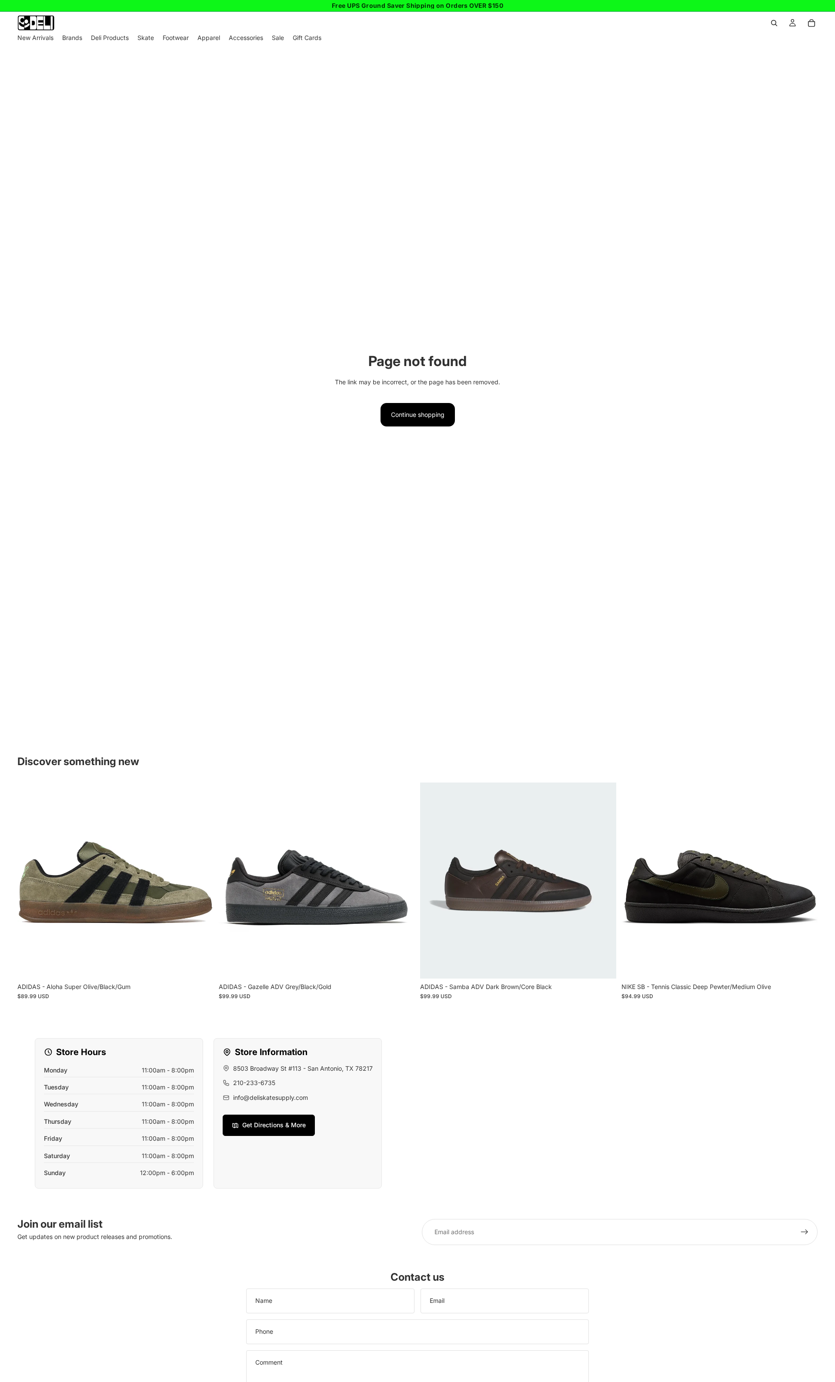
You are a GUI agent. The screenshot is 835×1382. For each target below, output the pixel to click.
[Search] (774, 23)
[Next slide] (402, 880)
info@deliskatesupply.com (270, 1097)
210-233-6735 (254, 1082)
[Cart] (811, 23)
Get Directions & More (274, 1125)
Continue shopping (417, 414)
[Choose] (200, 965)
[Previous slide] (232, 880)
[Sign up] (804, 1232)
